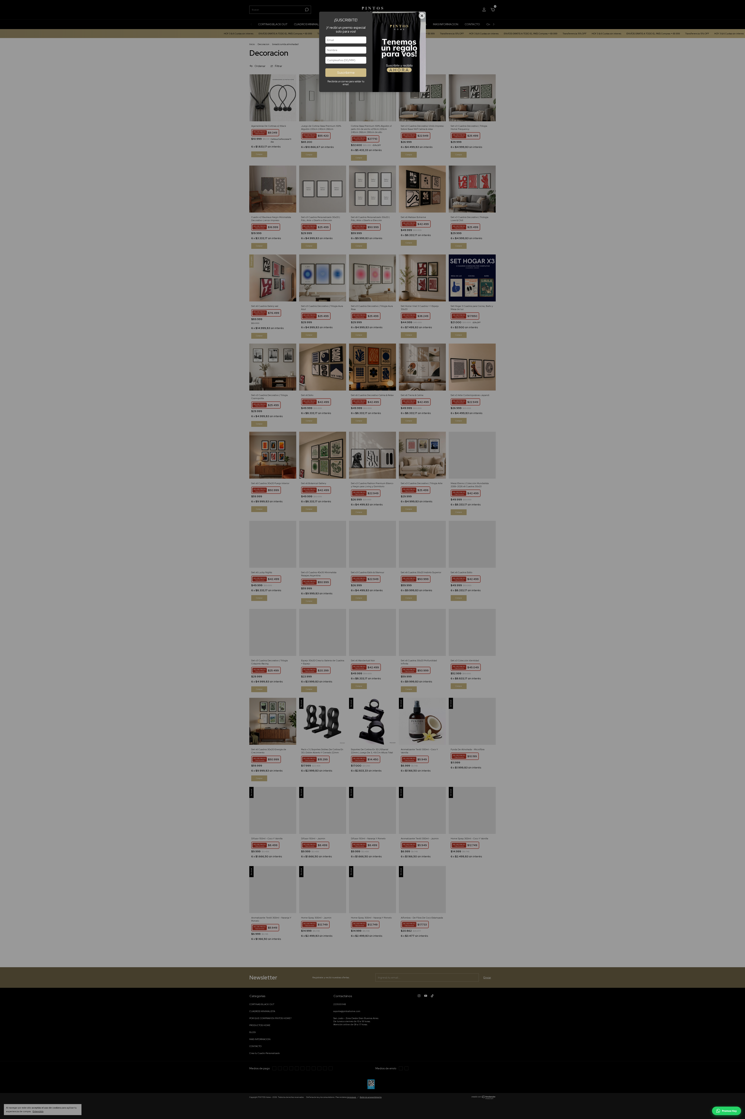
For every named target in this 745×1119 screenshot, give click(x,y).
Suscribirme (346, 72)
